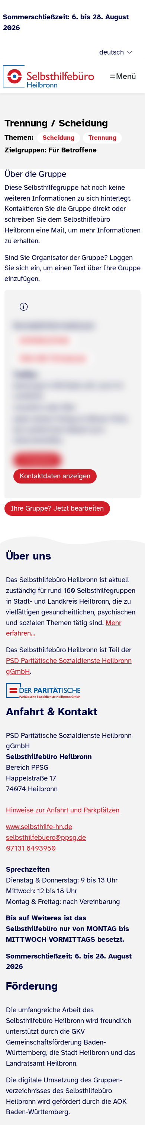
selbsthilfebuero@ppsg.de (46, 837)
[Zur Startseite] (48, 76)
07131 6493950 (31, 848)
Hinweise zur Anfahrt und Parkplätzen (62, 810)
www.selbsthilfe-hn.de (39, 826)
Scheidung (58, 138)
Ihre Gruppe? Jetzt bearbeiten (57, 508)
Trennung (102, 138)
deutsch (111, 52)
